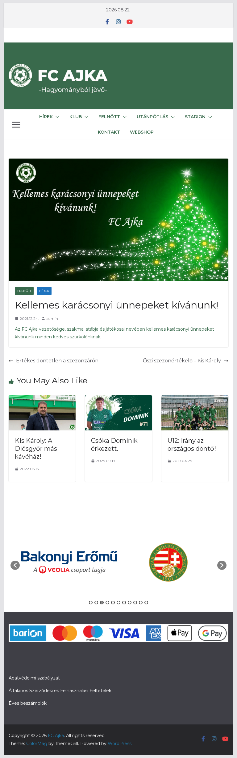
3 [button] (102, 602)
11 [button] (146, 602)
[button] (56, 117)
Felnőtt (109, 116)
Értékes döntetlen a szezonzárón (57, 361)
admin (52, 318)
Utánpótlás (152, 116)
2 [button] (96, 602)
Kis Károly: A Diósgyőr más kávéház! (36, 448)
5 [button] (113, 602)
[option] (69, 562)
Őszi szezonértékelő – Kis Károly (182, 361)
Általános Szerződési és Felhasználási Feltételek (60, 690)
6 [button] (118, 602)
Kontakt (109, 132)
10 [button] (141, 602)
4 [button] (107, 602)
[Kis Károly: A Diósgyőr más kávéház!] (42, 399)
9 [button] (135, 602)
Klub (75, 116)
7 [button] (124, 602)
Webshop (142, 132)
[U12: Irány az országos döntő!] (195, 399)
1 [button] (91, 602)
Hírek (46, 116)
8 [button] (129, 602)
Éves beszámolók (28, 703)
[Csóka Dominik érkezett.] (118, 399)
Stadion (195, 116)
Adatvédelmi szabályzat (34, 678)
